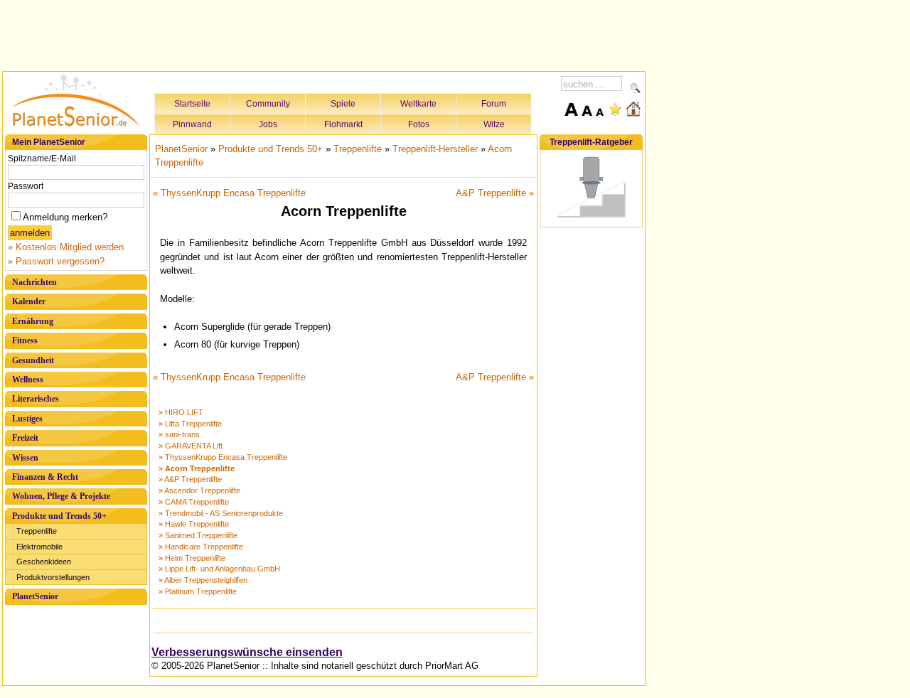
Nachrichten (34, 282)
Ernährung (32, 321)
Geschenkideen (43, 561)
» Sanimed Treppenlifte (198, 535)
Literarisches (35, 399)
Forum (493, 104)
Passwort (25, 186)
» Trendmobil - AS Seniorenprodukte (221, 513)
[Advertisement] (324, 33)
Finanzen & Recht (45, 477)
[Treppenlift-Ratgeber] (591, 218)
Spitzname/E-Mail (42, 158)
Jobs (268, 124)
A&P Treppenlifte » (495, 193)
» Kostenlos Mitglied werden (66, 247)
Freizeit (25, 438)
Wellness (27, 380)
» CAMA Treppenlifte (194, 502)
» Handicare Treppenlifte (201, 546)
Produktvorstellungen (53, 577)
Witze (494, 124)
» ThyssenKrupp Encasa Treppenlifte (223, 457)
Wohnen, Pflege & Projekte (61, 496)
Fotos (418, 124)
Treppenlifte (36, 531)
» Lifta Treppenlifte (190, 423)
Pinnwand (192, 124)
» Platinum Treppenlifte (198, 591)
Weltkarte (418, 104)
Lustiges (27, 419)
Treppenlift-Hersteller (435, 149)
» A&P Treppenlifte (190, 479)
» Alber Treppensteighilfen (203, 580)
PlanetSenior (35, 596)
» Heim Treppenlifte (192, 558)
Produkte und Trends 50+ (59, 516)
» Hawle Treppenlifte (194, 524)
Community (268, 104)
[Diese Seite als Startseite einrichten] (633, 109)
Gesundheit (33, 360)
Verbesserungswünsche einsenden (247, 652)
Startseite (192, 104)
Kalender (29, 301)
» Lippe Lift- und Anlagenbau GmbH (219, 568)
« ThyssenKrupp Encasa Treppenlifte (229, 193)
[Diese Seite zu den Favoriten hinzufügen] (615, 109)
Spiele (343, 104)
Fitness (25, 340)
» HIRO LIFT (181, 412)
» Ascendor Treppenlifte (199, 490)
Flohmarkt (343, 124)
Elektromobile (39, 546)
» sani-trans (179, 434)
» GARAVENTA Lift (191, 445)
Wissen (25, 458)
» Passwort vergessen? (56, 261)
